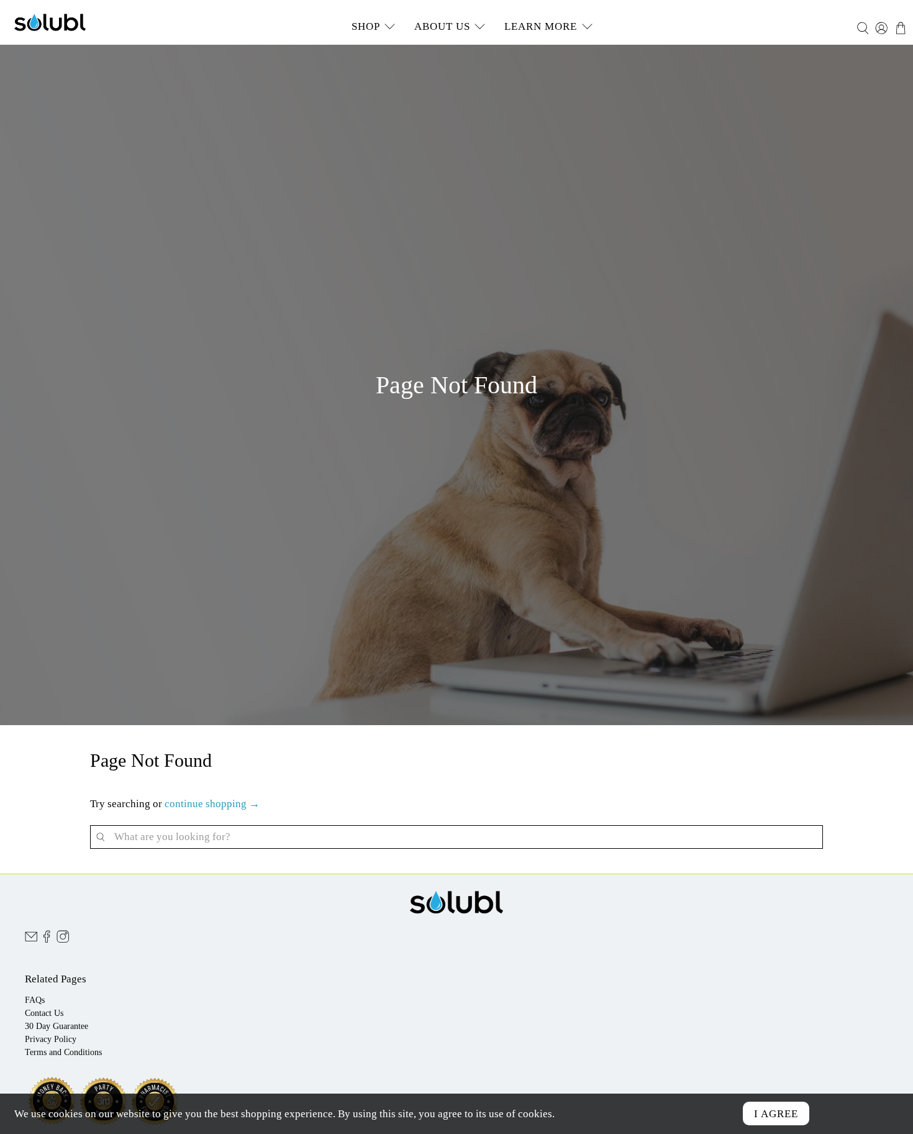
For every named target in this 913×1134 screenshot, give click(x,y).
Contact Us (44, 1013)
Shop (366, 26)
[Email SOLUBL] (31, 939)
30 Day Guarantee (56, 1026)
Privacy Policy (50, 1039)
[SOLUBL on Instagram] (63, 939)
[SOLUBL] (50, 22)
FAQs (35, 1000)
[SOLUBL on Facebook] (46, 939)
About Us (442, 26)
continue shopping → (212, 804)
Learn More (540, 26)
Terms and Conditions (63, 1052)
